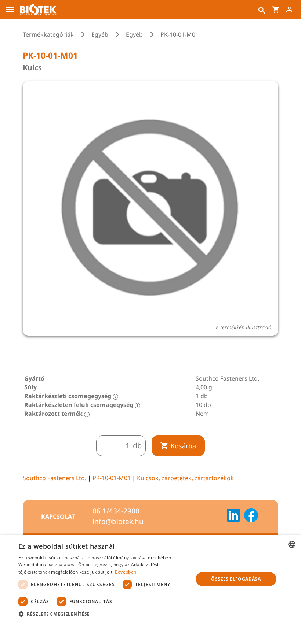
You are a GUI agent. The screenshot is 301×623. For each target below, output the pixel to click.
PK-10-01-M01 (112, 478)
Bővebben (125, 572)
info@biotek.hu (118, 521)
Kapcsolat (58, 516)
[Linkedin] (233, 516)
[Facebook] (251, 516)
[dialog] (150, 579)
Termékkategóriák (48, 34)
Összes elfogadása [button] (236, 579)
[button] (103, 614)
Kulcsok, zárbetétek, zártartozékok (185, 478)
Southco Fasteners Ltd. (54, 478)
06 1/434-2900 (116, 511)
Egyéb (99, 34)
